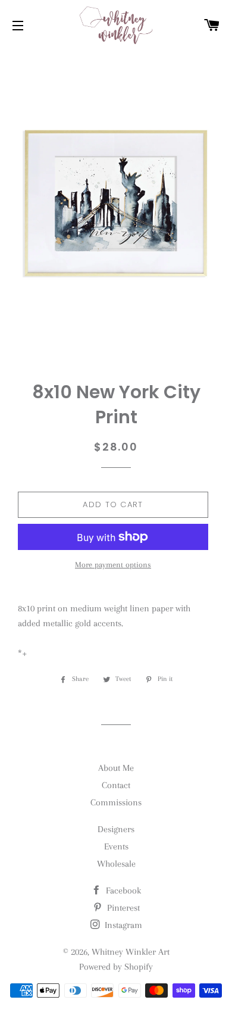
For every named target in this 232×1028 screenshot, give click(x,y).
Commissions (116, 802)
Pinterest (122, 907)
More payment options (113, 564)
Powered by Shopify (116, 966)
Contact (116, 785)
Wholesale (116, 863)
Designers (116, 829)
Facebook (122, 890)
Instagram (122, 925)
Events (116, 846)
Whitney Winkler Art (131, 951)
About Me (116, 768)
